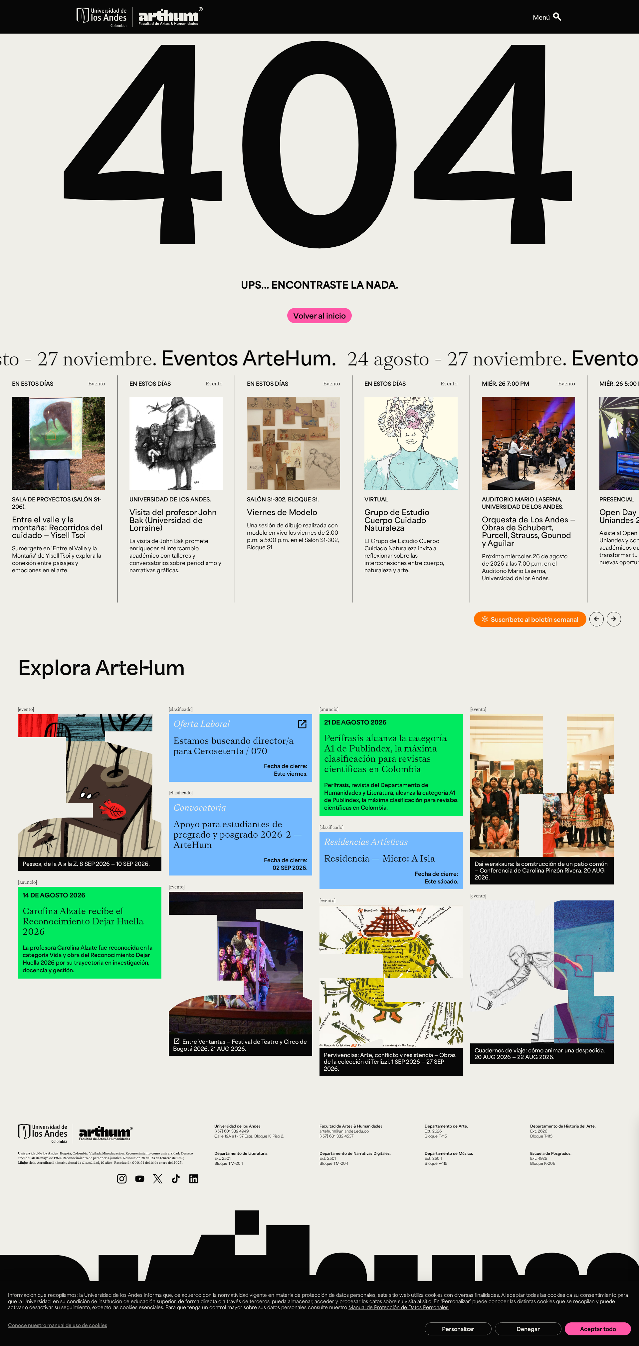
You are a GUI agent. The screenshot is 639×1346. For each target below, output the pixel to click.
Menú (541, 17)
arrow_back (596, 618)
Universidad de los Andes (38, 1153)
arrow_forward (613, 618)
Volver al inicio (319, 315)
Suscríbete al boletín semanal (534, 619)
